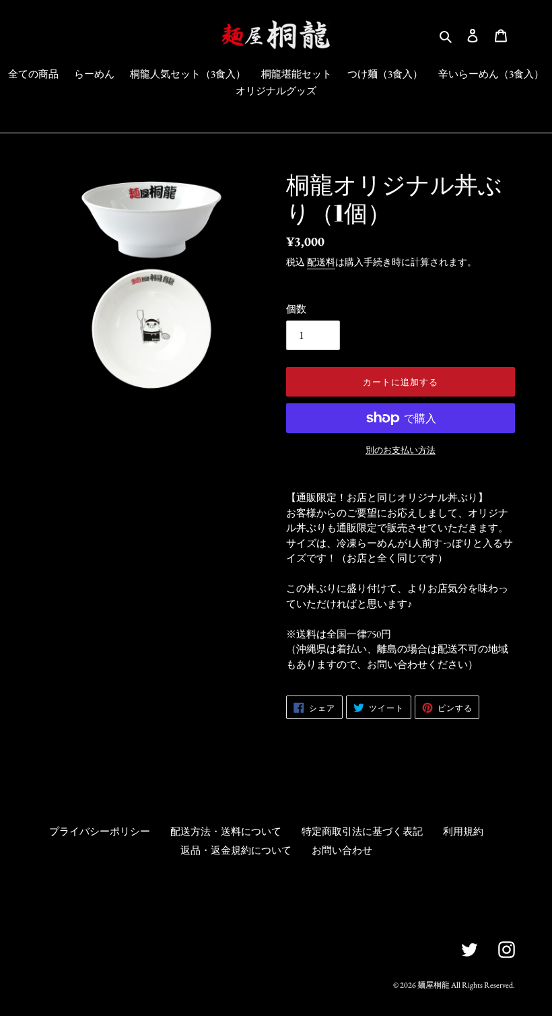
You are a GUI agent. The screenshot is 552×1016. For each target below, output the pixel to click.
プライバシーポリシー (99, 831)
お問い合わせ (342, 850)
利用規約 (463, 831)
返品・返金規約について (235, 850)
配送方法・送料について (225, 831)
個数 (296, 308)
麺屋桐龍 (433, 985)
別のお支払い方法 (401, 450)
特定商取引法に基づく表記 (362, 831)
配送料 (321, 262)
